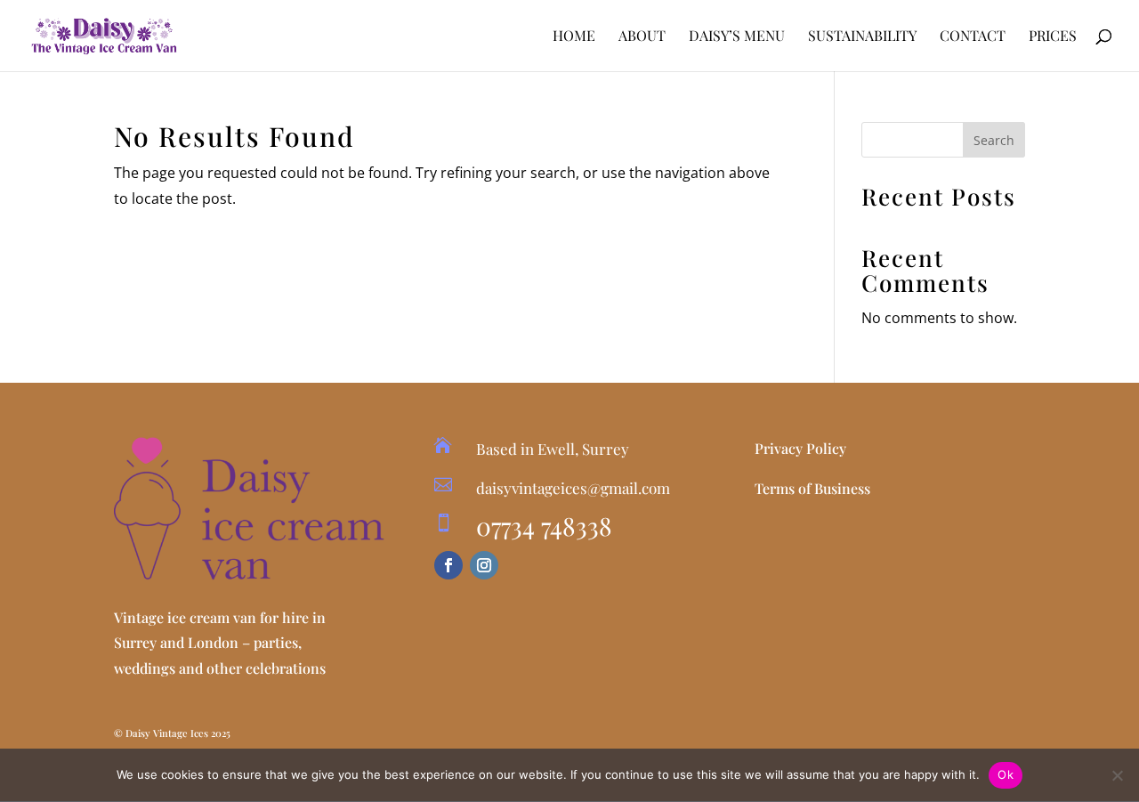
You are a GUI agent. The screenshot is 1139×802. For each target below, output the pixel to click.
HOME (574, 37)
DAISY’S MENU (737, 37)
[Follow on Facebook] (448, 565)
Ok (1006, 774)
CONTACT (973, 37)
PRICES (1053, 37)
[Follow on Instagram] (484, 565)
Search (993, 140)
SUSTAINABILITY (862, 37)
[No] (1117, 775)
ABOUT (642, 37)
